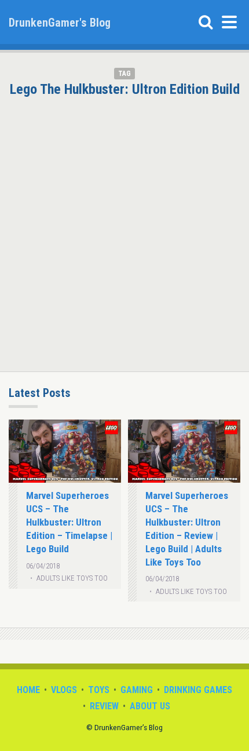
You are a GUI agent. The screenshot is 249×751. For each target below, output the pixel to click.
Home (28, 689)
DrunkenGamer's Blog (60, 23)
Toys (98, 689)
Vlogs (64, 689)
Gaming (136, 689)
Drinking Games (198, 689)
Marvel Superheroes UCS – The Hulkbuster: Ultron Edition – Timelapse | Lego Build (69, 522)
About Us (150, 706)
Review (104, 706)
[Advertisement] (124, 227)
